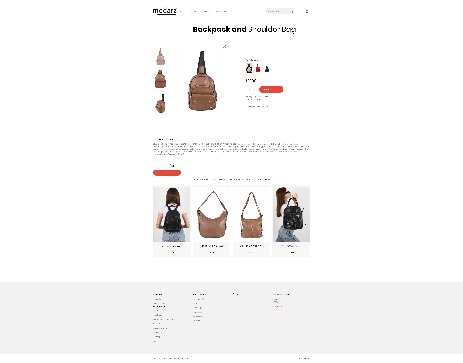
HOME (182, 11)
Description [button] (166, 139)
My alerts (197, 321)
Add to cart (269, 89)
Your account (199, 294)
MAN (205, 11)
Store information (281, 294)
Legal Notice (158, 315)
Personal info (198, 299)
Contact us (158, 332)
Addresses (197, 312)
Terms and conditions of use (165, 319)
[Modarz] (165, 11)
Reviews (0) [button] (166, 166)
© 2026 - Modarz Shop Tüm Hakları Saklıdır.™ (173, 358)
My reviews (197, 316)
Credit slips (197, 308)
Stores (156, 341)
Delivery (156, 311)
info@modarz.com (280, 306)
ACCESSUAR (221, 11)
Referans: (251, 107)
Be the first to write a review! (265, 96)
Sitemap (156, 337)
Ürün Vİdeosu (257, 99)
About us (157, 324)
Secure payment (160, 328)
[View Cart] (307, 11)
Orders (196, 303)
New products (159, 303)
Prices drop (158, 299)
